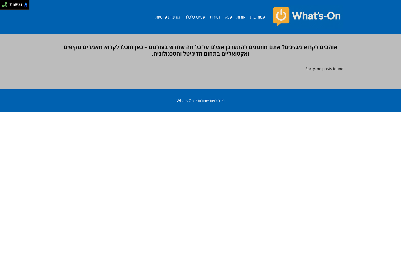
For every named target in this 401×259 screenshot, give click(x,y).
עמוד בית (257, 17)
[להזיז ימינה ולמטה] (6, 6)
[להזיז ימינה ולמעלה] (6, 3)
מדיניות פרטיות (167, 17)
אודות (240, 17)
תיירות (215, 17)
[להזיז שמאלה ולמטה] (3, 6)
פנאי (228, 17)
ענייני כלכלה (194, 17)
